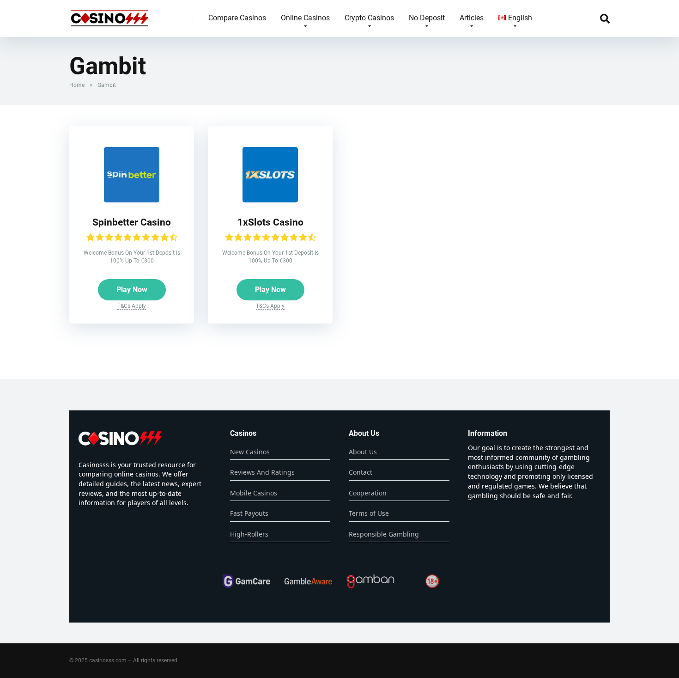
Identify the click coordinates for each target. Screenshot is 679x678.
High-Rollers (249, 534)
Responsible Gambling (384, 534)
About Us (363, 451)
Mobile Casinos (253, 493)
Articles (472, 17)
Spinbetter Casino (131, 222)
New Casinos (250, 451)
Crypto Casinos (369, 17)
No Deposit (427, 17)
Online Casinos (305, 17)
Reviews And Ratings (262, 472)
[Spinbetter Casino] (131, 199)
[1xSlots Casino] (270, 199)
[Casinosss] (109, 15)
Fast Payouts (249, 513)
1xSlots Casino (270, 222)
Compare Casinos (237, 17)
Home (77, 85)
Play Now (131, 289)
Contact (360, 472)
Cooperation (368, 493)
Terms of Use (369, 513)
